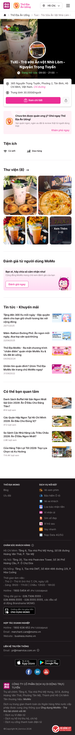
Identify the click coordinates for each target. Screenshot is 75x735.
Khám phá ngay (60, 130)
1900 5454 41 (21, 590)
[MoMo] (4, 15)
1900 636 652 (30, 627)
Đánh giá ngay (17, 284)
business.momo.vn (25, 635)
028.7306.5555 (32, 596)
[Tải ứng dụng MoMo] (26, 662)
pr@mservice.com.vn (24, 650)
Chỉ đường (40, 86)
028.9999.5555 (12, 599)
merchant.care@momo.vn (26, 631)
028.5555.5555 (33, 599)
